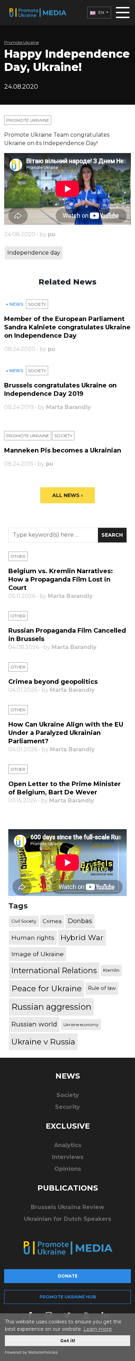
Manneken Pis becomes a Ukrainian (62, 450)
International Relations (54, 970)
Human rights (32, 937)
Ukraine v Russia (43, 1042)
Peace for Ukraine (46, 988)
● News (15, 304)
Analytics (67, 1145)
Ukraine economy (81, 1024)
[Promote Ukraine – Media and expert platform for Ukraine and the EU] (37, 12)
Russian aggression (51, 1007)
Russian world (34, 1024)
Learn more (97, 1329)
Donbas (80, 921)
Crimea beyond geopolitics (53, 682)
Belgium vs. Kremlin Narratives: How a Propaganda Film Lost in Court (60, 579)
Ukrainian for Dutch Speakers (67, 1219)
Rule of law (102, 988)
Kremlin (111, 970)
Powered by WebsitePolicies (31, 1352)
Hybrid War (82, 937)
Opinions (67, 1169)
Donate (68, 1276)
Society (37, 304)
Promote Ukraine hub (67, 1296)
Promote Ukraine (21, 42)
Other (18, 556)
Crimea (52, 921)
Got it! (67, 1340)
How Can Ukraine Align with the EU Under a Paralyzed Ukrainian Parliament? (65, 733)
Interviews (67, 1157)
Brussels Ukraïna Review (67, 1207)
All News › (67, 495)
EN (101, 12)
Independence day (33, 252)
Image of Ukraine (37, 954)
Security (67, 1107)
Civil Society (23, 921)
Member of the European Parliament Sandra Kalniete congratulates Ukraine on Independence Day (67, 327)
